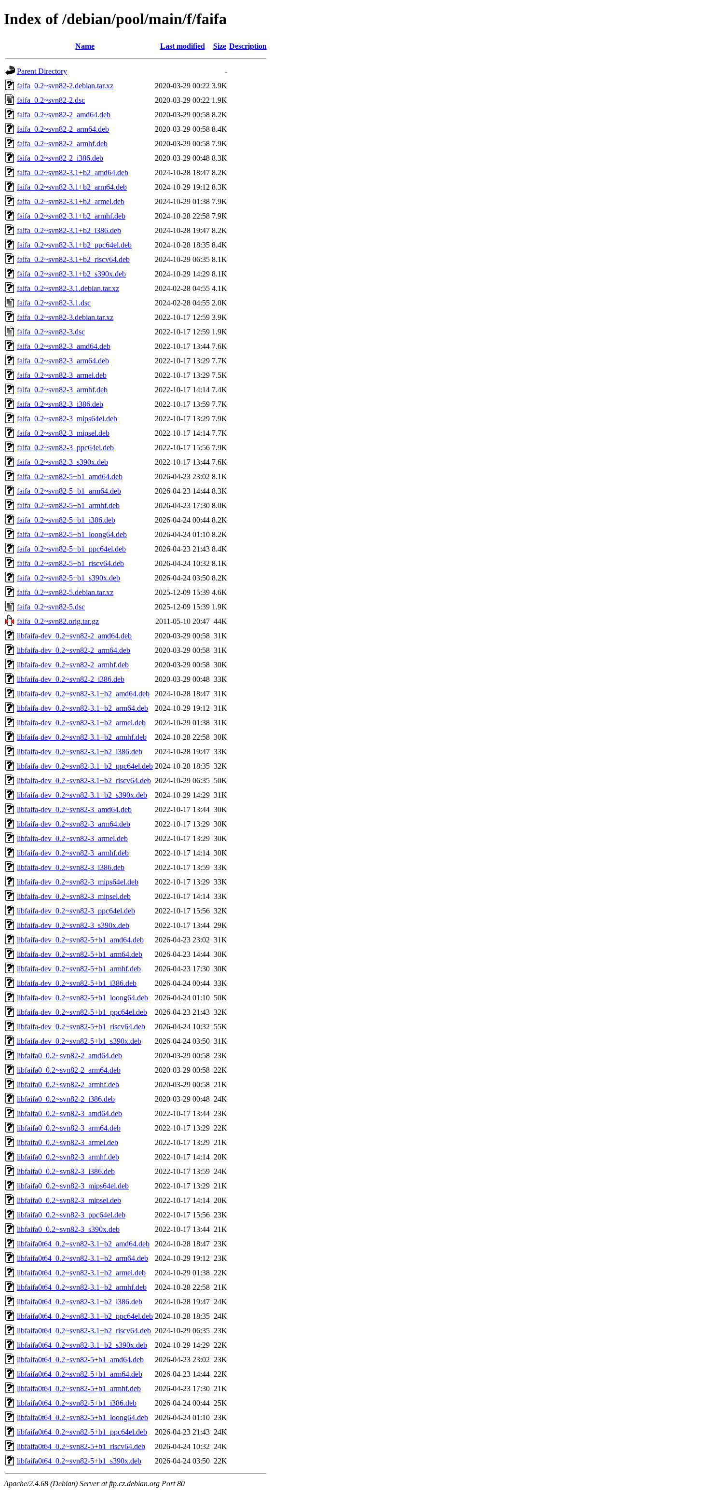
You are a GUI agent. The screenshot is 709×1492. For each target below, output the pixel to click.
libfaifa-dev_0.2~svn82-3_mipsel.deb (74, 896)
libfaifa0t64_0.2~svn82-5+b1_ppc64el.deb (82, 1432)
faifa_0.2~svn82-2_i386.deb (60, 158)
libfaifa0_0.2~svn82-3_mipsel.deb (69, 1200)
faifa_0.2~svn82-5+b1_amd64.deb (70, 476)
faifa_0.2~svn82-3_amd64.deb (63, 346)
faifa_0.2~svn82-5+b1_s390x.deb (68, 578)
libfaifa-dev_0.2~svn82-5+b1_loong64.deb (82, 998)
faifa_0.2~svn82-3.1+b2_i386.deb (69, 230)
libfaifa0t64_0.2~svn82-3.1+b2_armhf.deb (82, 1287)
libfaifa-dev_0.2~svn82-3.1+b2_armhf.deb (82, 737)
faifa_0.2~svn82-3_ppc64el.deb (65, 447)
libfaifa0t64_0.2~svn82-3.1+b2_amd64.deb (83, 1244)
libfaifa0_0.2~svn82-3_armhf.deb (68, 1157)
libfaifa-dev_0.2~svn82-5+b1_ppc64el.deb (82, 1012)
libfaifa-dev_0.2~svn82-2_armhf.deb (73, 665)
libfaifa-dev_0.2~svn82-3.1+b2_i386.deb (79, 751)
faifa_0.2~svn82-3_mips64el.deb (67, 418)
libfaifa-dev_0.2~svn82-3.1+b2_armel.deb (81, 722)
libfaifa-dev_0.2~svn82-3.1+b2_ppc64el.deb (85, 766)
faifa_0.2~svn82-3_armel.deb (62, 375)
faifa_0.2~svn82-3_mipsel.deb (63, 433)
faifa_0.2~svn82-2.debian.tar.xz (65, 86)
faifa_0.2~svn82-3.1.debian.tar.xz (68, 288)
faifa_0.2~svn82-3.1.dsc (54, 303)
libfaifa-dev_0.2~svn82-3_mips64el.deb (77, 882)
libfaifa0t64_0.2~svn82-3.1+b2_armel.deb (81, 1273)
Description (248, 46)
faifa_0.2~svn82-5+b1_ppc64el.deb (71, 549)
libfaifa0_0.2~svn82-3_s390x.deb (68, 1229)
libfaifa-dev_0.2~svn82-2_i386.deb (70, 679)
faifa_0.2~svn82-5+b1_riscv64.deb (70, 563)
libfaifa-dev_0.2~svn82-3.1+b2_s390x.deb (82, 795)
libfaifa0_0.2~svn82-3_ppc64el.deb (71, 1215)
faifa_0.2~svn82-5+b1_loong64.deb (72, 534)
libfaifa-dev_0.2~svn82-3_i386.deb (70, 867)
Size (219, 46)
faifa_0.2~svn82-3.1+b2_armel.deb (70, 201)
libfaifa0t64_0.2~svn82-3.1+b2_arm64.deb (82, 1258)
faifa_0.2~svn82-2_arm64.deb (63, 129)
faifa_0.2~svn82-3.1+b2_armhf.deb (71, 216)
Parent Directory (42, 71)
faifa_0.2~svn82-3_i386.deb (60, 404)
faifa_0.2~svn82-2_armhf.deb (62, 143)
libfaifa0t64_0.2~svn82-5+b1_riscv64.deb (81, 1446)
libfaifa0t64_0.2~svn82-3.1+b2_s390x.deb (82, 1345)
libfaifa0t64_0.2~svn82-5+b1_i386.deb (76, 1403)
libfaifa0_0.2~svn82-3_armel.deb (67, 1142)
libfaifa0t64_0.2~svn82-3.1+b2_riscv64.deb (84, 1330)
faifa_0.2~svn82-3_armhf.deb (62, 390)
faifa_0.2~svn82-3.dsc (51, 332)
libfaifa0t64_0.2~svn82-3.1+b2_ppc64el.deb (85, 1316)
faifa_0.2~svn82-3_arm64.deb (63, 361)
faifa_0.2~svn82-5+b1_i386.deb (66, 520)
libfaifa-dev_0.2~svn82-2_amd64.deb (74, 636)
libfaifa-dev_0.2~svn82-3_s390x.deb (73, 925)
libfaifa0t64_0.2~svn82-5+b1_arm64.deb (79, 1374)
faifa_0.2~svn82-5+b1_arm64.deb (69, 491)
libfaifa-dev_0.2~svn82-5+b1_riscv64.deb (81, 1026)
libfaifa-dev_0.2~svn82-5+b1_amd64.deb (80, 940)
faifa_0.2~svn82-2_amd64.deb (63, 115)
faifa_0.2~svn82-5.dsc (51, 607)
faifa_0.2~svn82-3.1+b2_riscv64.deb (73, 259)
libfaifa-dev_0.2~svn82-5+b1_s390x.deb (79, 1041)
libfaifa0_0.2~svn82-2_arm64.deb (69, 1070)
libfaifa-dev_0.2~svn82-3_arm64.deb (73, 824)
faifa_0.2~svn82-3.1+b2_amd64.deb (72, 172)
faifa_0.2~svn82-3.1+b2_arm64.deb (72, 187)
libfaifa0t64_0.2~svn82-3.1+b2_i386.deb (79, 1302)
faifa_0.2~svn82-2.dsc (51, 100)
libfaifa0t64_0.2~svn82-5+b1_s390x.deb (79, 1461)
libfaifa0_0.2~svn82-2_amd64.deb (69, 1055)
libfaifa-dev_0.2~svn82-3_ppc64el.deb (76, 911)
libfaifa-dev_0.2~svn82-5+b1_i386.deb (76, 983)
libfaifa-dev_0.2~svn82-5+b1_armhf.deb (79, 969)
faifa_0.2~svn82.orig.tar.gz (58, 621)
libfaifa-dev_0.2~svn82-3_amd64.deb (74, 809)
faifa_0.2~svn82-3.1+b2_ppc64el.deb (74, 245)
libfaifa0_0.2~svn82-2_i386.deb (66, 1099)
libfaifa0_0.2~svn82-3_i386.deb (66, 1171)
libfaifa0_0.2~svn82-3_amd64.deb (69, 1113)
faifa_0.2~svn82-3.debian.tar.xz (65, 317)
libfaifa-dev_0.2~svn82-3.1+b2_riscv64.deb (84, 780)
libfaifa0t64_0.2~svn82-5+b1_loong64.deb (82, 1417)
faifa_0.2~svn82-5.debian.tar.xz (65, 592)
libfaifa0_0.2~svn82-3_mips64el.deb (73, 1186)
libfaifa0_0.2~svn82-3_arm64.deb (69, 1128)
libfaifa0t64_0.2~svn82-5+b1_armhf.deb (79, 1388)
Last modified (182, 46)
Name (85, 46)
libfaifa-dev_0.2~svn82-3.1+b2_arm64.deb (82, 708)
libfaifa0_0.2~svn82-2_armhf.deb (68, 1084)
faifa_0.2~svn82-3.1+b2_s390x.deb (71, 274)
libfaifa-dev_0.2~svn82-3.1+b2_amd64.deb (83, 694)
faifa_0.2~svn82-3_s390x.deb (62, 462)
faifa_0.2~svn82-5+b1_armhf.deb (68, 505)
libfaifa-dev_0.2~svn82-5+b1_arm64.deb (79, 954)
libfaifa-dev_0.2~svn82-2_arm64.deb (73, 650)
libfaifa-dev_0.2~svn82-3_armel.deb (72, 838)
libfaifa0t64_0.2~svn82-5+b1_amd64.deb (80, 1359)
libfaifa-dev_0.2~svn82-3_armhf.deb (73, 853)
